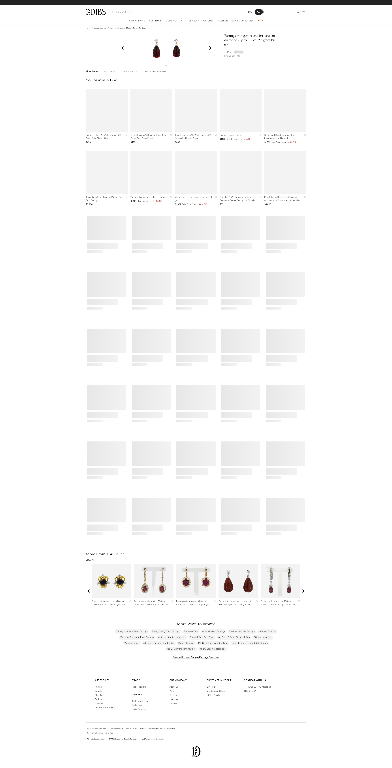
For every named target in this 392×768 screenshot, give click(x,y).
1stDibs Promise (214, 695)
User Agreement (116, 728)
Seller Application (140, 701)
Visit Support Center (216, 690)
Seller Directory (139, 709)
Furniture (155, 20)
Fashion (223, 20)
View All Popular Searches (196, 657)
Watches (208, 20)
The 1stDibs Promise (155, 71)
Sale (260, 20)
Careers (173, 695)
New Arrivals (137, 20)
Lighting (171, 20)
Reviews (173, 703)
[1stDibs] (96, 12)
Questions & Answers (105, 707)
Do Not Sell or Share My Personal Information (157, 728)
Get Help (211, 686)
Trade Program (139, 686)
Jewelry (194, 20)
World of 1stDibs (243, 20)
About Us (174, 686)
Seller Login (137, 705)
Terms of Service (152, 739)
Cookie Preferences (95, 733)
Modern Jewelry (100, 28)
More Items (92, 71)
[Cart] (303, 12)
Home (88, 28)
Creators (99, 703)
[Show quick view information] (126, 135)
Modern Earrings (116, 28)
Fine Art (98, 695)
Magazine (257, 686)
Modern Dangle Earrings (136, 28)
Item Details (110, 71)
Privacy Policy (131, 728)
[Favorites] (298, 12)
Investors (174, 699)
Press (172, 690)
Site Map (109, 733)
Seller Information (130, 71)
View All (90, 559)
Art (183, 20)
